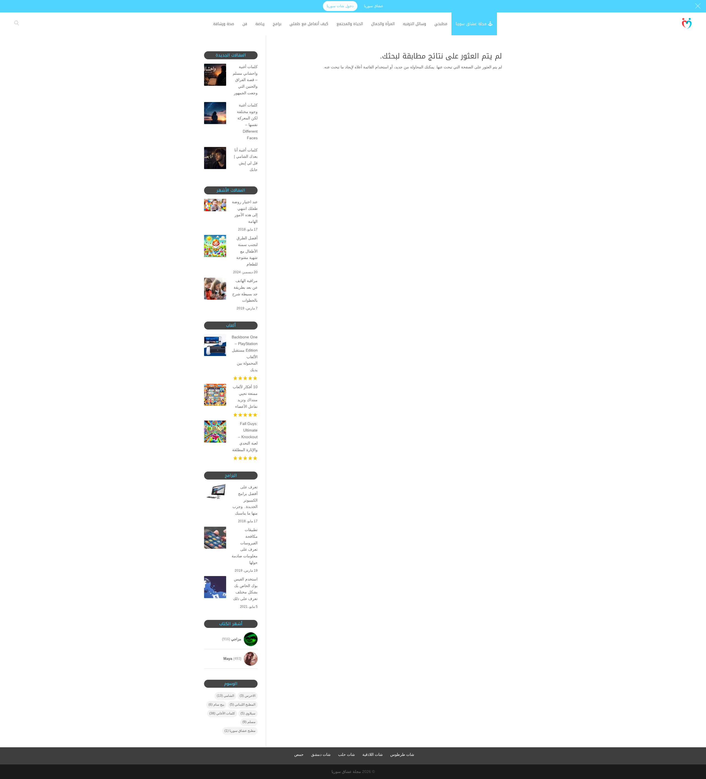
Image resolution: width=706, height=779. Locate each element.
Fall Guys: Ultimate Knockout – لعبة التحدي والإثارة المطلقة (245, 436)
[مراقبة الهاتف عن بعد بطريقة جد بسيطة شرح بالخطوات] (215, 290)
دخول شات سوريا (340, 6)
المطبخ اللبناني (242, 704)
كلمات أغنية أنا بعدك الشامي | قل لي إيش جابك (246, 160)
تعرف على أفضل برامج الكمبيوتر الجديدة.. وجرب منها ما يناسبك (245, 500)
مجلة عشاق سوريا (346, 771)
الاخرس (247, 696)
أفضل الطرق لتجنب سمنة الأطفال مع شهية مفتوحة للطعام (247, 251)
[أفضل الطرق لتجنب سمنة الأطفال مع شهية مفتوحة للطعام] (215, 247)
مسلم (248, 722)
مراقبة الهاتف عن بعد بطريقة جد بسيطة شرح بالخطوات (245, 291)
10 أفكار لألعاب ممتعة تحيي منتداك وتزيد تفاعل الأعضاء (245, 397)
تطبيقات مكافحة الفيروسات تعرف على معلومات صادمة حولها (245, 546)
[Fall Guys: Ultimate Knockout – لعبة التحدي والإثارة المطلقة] (215, 433)
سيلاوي (247, 713)
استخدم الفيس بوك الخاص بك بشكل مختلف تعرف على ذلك (245, 589)
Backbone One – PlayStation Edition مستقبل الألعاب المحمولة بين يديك (245, 353)
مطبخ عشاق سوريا (239, 731)
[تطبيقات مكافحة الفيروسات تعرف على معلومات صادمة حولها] (215, 539)
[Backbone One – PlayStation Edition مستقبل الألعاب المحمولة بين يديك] (215, 346)
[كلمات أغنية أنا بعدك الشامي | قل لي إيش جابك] (215, 159)
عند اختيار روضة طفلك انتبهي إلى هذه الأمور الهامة (245, 212)
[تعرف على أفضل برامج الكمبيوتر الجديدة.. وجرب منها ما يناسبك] (215, 493)
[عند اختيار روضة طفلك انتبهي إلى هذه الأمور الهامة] (215, 206)
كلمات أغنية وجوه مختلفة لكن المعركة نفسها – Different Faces (247, 121)
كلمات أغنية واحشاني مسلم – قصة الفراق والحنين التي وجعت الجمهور (245, 80)
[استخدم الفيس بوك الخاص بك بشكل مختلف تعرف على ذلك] (215, 588)
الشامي (225, 696)
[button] (692, 742)
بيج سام (216, 704)
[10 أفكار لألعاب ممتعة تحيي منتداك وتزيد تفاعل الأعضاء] (215, 396)
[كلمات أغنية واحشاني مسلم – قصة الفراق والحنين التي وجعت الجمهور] (215, 76)
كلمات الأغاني (222, 713)
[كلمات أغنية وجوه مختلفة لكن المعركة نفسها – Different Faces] (215, 114)
